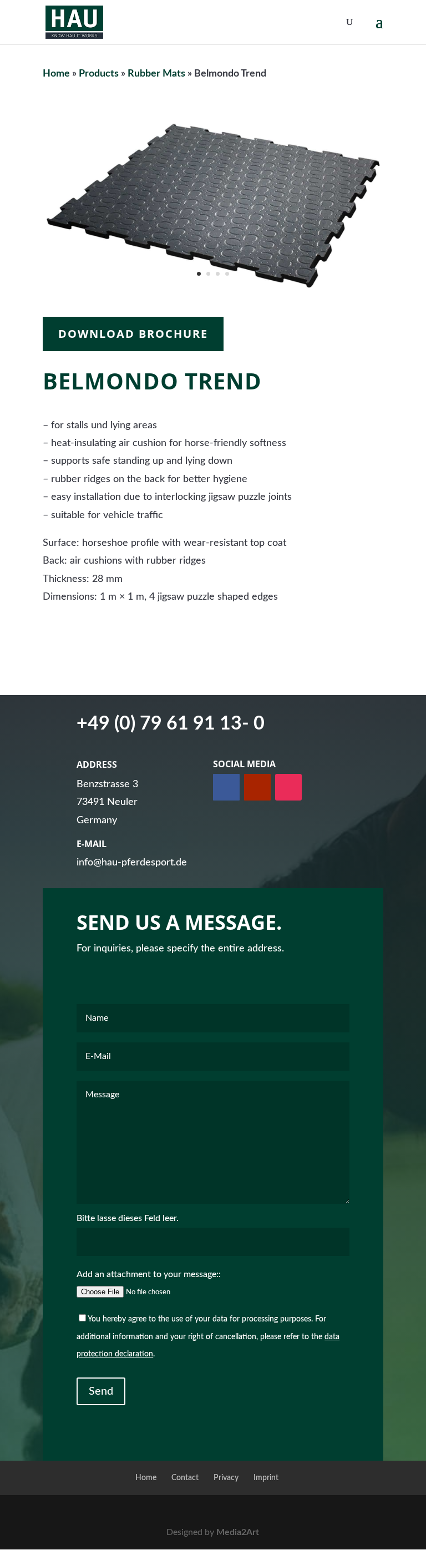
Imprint (265, 1478)
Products (99, 74)
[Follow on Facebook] (226, 787)
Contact (185, 1478)
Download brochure (133, 333)
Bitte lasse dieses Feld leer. (128, 1218)
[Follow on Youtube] (257, 787)
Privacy (226, 1478)
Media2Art (237, 1532)
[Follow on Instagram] (288, 787)
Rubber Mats (156, 74)
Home (56, 74)
